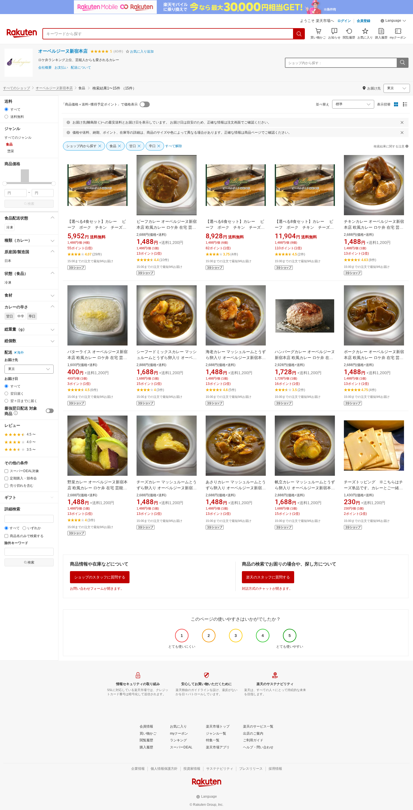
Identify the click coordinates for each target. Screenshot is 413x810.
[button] (393, 21)
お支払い (61, 67)
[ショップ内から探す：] (402, 62)
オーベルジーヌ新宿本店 (63, 51)
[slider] (5, 183)
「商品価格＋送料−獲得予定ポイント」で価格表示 (100, 104)
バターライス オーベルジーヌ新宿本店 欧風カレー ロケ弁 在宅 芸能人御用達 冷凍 (97, 357)
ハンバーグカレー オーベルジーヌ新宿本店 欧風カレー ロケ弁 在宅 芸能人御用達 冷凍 (305, 357)
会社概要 (45, 67)
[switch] (50, 411)
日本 (7, 261)
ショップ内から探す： (305, 63)
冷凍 (9, 227)
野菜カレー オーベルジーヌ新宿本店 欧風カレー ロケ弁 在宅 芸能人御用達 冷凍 (97, 488)
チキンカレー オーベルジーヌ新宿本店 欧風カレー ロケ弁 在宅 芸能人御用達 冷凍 (374, 227)
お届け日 (11, 379)
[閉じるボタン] (402, 122)
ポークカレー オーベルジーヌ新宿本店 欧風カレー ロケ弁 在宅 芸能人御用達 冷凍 (374, 357)
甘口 (9, 316)
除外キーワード (16, 543)
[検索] (299, 33)
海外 (20, 352)
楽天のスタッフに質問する (268, 577)
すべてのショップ (16, 88)
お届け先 (11, 360)
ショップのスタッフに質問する (99, 577)
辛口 (32, 316)
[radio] (6, 109)
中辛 (20, 316)
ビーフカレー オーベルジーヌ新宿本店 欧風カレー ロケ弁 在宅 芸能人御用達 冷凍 (167, 227)
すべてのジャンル (17, 138)
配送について (81, 67)
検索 (31, 204)
